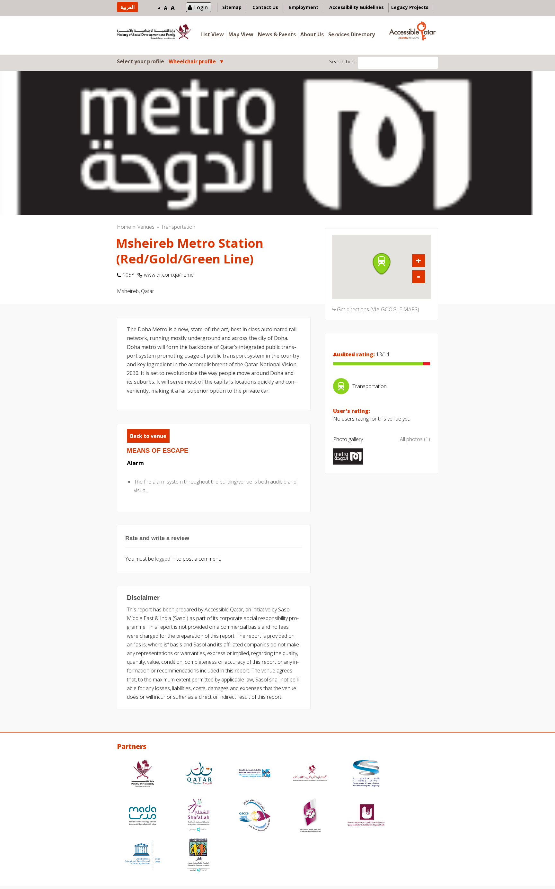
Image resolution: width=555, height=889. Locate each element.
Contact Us (265, 7)
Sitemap (232, 7)
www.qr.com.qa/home (169, 274)
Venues (145, 226)
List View (212, 34)
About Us (312, 34)
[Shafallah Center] (198, 816)
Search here (343, 61)
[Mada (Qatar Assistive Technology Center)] (142, 816)
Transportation (178, 226)
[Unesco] (142, 856)
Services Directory (351, 34)
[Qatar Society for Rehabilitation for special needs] (366, 816)
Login (201, 7)
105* (128, 274)
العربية (127, 7)
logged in (165, 558)
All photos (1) (415, 439)
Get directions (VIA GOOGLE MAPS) (378, 309)
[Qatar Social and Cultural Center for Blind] (254, 816)
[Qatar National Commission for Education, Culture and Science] (310, 774)
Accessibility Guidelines (356, 7)
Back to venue (148, 436)
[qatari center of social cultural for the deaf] (310, 816)
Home (124, 226)
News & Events (277, 34)
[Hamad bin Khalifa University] (254, 774)
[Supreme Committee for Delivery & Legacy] (366, 774)
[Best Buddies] (198, 856)
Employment (303, 7)
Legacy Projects (409, 7)
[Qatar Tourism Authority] (198, 774)
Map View (240, 34)
